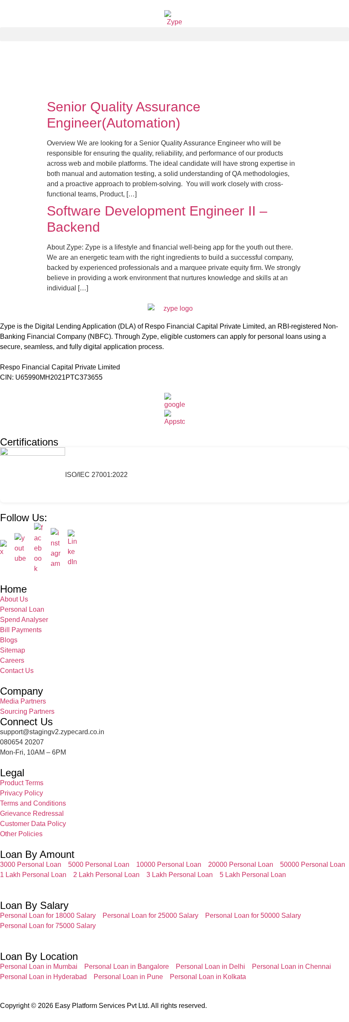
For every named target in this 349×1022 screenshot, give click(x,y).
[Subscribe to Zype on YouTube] (20, 548)
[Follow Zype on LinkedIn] (73, 548)
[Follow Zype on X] (4, 548)
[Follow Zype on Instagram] (56, 548)
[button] (174, 34)
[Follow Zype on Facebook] (39, 548)
